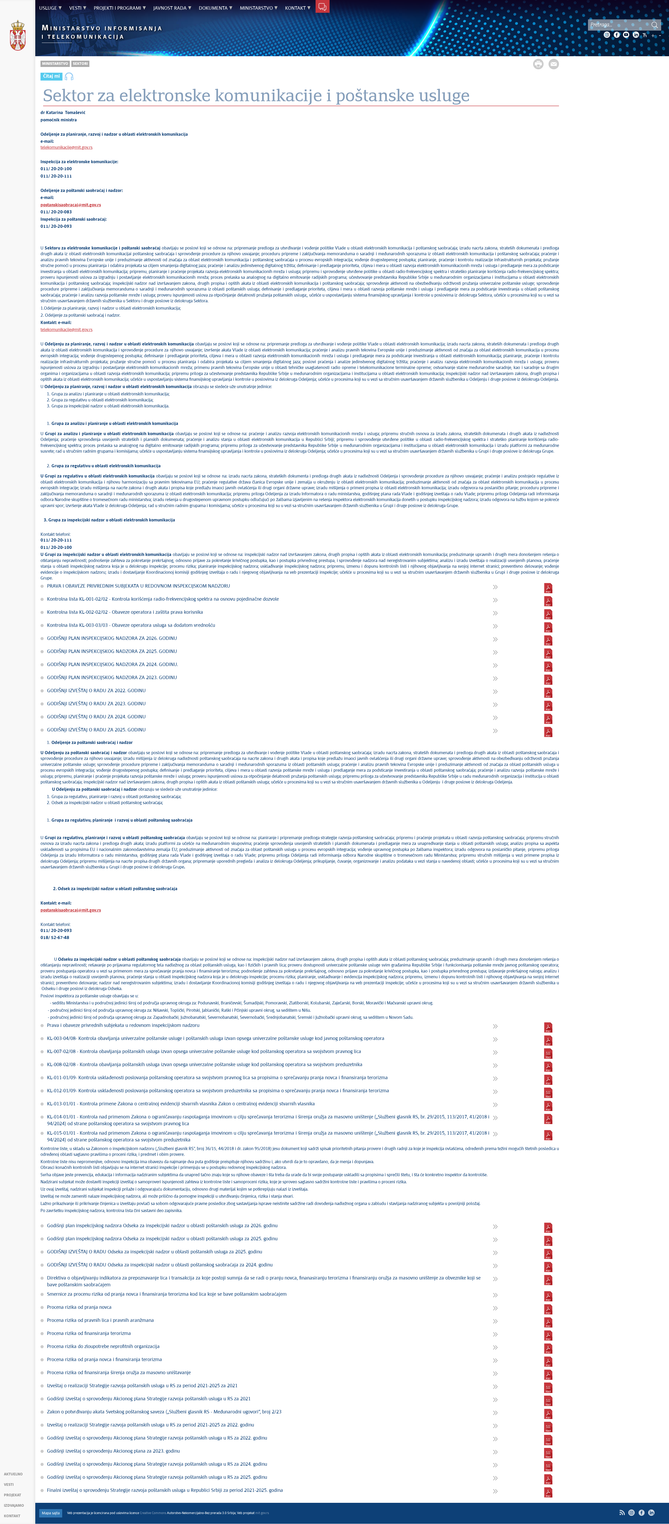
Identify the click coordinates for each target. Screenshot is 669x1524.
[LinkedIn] (636, 35)
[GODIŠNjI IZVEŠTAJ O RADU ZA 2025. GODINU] (548, 732)
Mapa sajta (51, 1513)
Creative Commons (153, 1513)
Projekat (12, 1495)
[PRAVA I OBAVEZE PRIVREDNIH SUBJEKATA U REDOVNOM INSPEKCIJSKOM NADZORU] (548, 588)
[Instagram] (607, 35)
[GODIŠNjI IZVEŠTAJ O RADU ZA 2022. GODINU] (548, 692)
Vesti (9, 1485)
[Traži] (654, 25)
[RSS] (622, 1512)
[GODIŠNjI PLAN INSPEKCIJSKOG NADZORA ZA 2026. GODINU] (548, 640)
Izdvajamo (14, 1506)
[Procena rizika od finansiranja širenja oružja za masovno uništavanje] (548, 1374)
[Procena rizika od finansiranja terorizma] (548, 1335)
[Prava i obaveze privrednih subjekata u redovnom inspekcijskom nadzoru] (548, 1027)
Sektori (80, 64)
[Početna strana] (18, 36)
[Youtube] (626, 35)
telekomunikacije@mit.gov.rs (67, 148)
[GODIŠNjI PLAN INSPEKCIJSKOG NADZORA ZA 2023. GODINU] (548, 679)
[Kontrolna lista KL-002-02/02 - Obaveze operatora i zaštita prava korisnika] (548, 614)
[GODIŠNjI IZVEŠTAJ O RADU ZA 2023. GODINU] (548, 706)
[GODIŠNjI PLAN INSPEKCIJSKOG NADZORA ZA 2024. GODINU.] (548, 666)
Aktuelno (13, 1474)
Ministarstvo (55, 64)
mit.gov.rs (262, 1513)
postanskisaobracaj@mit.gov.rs (71, 205)
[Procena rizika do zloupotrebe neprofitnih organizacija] (548, 1348)
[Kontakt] (322, 7)
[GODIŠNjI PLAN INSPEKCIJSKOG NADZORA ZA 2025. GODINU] (548, 653)
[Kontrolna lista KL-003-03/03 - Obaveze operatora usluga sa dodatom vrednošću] (548, 627)
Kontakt (12, 1516)
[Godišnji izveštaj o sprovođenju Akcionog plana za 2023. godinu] (548, 1453)
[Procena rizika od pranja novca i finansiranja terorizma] (548, 1361)
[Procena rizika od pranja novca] (548, 1309)
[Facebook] (616, 35)
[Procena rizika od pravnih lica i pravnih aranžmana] (548, 1322)
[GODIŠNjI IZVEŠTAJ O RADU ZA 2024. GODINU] (548, 719)
